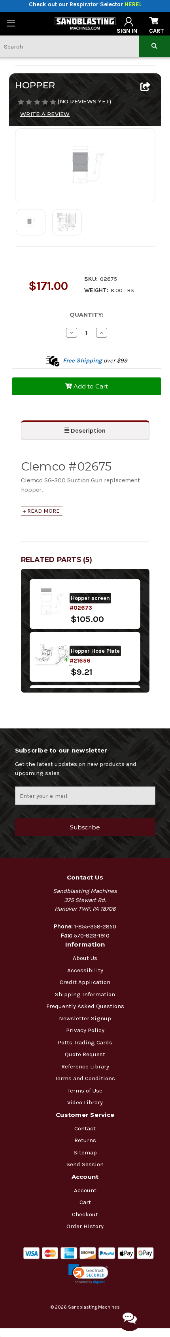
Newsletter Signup (85, 1018)
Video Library (85, 1102)
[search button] (154, 46)
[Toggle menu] (11, 23)
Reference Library (85, 1066)
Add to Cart (90, 386)
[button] (88, 1274)
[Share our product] (145, 87)
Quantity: (86, 314)
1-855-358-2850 (95, 926)
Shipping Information (85, 994)
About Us (85, 958)
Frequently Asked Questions (85, 1006)
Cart (85, 1202)
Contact (85, 1128)
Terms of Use (85, 1090)
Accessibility (85, 970)
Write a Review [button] (45, 114)
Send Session (85, 1164)
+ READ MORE (41, 510)
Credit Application (85, 982)
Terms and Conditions (85, 1078)
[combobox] (69, 46)
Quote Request (85, 1054)
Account (85, 1190)
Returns (85, 1140)
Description (87, 430)
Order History (85, 1226)
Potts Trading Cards (85, 1042)
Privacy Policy (85, 1030)
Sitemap (85, 1152)
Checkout (85, 1214)
